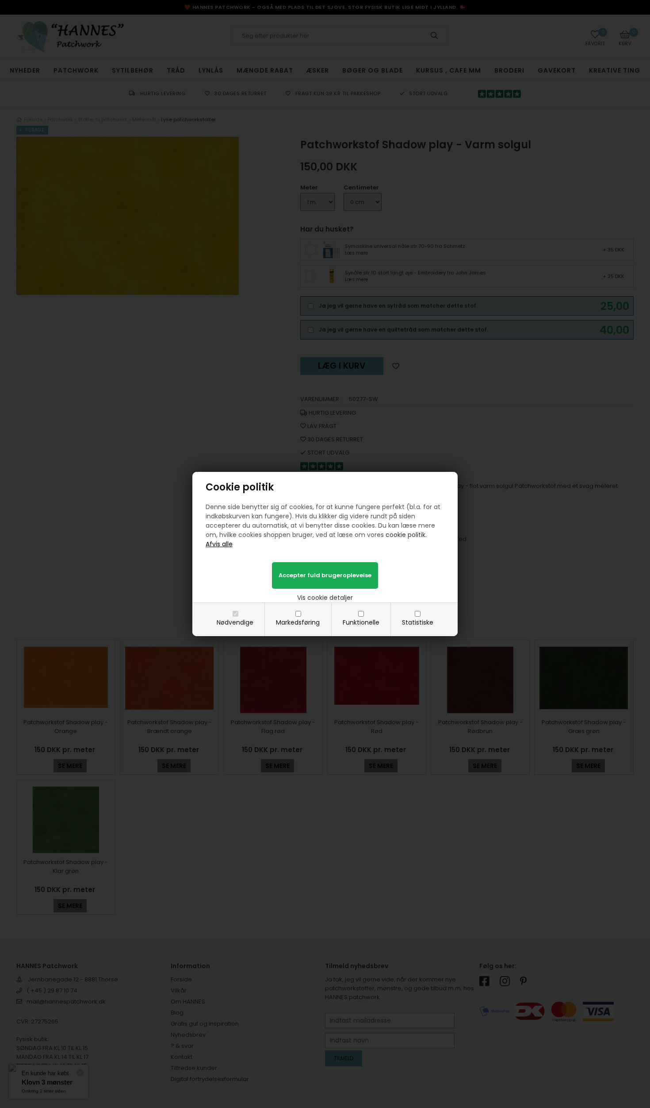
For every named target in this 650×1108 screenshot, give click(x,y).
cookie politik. (406, 534)
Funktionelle (361, 622)
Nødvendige (235, 622)
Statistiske (417, 622)
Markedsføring (298, 622)
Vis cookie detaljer (325, 597)
